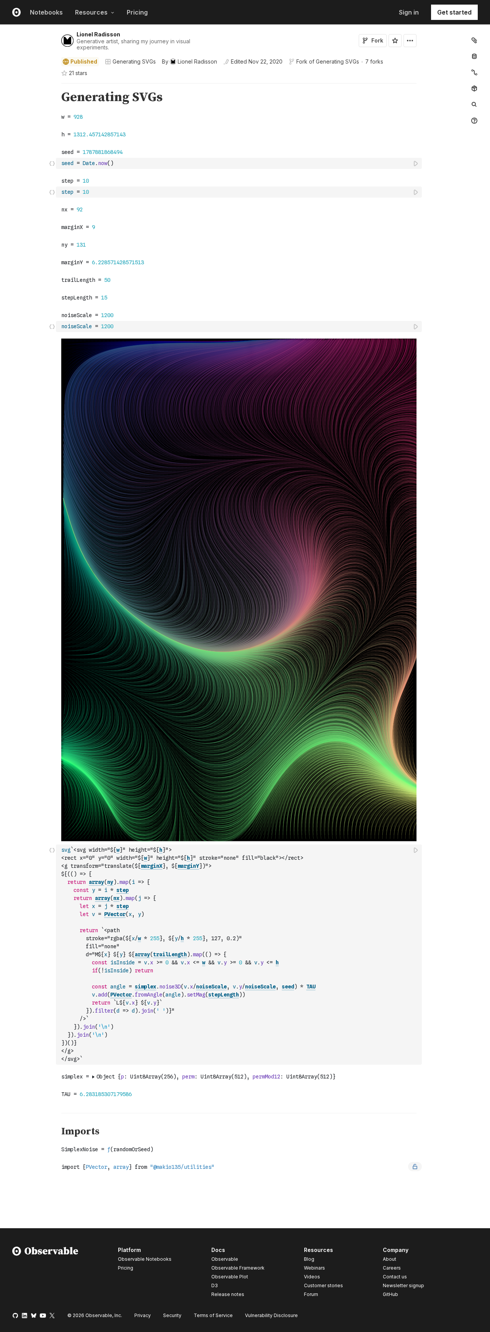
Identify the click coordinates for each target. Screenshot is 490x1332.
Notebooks (46, 12)
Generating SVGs (134, 61)
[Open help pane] (474, 120)
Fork (377, 40)
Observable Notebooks (145, 1259)
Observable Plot (229, 1277)
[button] (52, 87)
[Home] (45, 1273)
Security (172, 1315)
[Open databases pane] (474, 56)
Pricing (137, 12)
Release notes (227, 1294)
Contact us (395, 1277)
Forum (311, 1294)
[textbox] (239, 163)
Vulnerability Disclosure (271, 1315)
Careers (392, 1268)
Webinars (314, 1268)
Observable (224, 1259)
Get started (454, 12)
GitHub (390, 1294)
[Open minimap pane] (474, 72)
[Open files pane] (474, 40)
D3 (214, 1285)
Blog (309, 1259)
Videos (312, 1277)
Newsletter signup (403, 1285)
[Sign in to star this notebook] (395, 40)
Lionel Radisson (98, 34)
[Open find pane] (474, 104)
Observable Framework (238, 1268)
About (389, 1259)
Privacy (142, 1315)
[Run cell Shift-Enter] (416, 163)
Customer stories (323, 1285)
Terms (213, 1315)
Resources (91, 12)
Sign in (409, 12)
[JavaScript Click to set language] (52, 163)
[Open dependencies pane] (474, 88)
